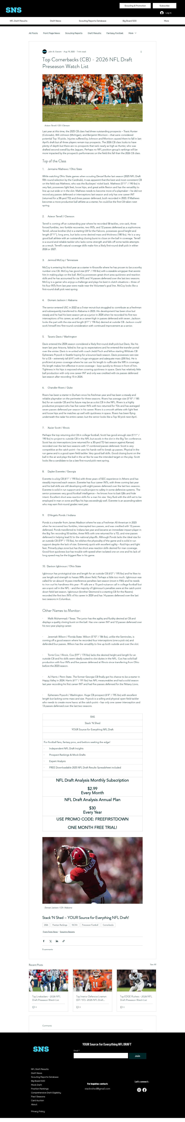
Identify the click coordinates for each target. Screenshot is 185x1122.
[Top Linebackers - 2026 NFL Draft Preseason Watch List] (48, 980)
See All (153, 964)
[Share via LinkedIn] (57, 941)
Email (76, 1051)
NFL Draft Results (40, 1069)
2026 (46, 925)
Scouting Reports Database (45, 1077)
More (131, 33)
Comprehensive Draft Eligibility (46, 1092)
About (34, 1104)
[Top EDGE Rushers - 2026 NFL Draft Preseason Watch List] (136, 980)
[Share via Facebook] (43, 941)
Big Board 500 (38, 1080)
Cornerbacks (108, 925)
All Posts (33, 33)
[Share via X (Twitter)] (50, 941)
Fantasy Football (115, 33)
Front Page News (51, 33)
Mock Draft (36, 1084)
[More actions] (141, 51)
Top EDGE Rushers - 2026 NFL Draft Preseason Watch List (136, 998)
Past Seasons (38, 1096)
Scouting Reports (73, 33)
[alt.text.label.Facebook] (144, 1090)
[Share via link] (63, 941)
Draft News (36, 1073)
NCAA (74, 925)
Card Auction (37, 1100)
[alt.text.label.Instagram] (139, 1090)
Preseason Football (90, 925)
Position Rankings (60, 925)
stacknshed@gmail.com (97, 1088)
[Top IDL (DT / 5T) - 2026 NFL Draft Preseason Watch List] (92, 980)
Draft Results (94, 33)
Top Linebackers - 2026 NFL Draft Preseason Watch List (46, 998)
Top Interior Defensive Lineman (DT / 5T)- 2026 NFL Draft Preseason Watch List (91, 998)
